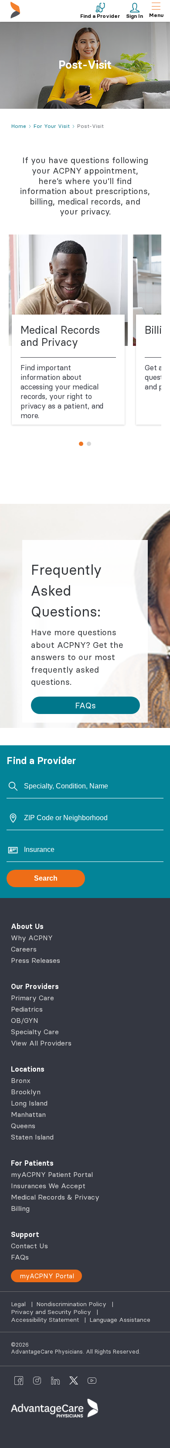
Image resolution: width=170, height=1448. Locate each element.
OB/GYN (24, 1020)
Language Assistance (119, 1320)
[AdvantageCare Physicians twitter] (74, 1380)
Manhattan (28, 1114)
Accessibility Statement (46, 1320)
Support (25, 1234)
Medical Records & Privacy (55, 1197)
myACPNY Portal (47, 1276)
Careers (24, 949)
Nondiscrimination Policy (72, 1304)
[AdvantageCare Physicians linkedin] (55, 1380)
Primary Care (32, 997)
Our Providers (35, 986)
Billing (20, 1208)
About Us (27, 926)
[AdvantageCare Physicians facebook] (19, 1380)
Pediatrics (27, 1009)
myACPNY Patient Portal (52, 1174)
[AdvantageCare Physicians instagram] (37, 1380)
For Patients (32, 1163)
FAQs (20, 1257)
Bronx (21, 1080)
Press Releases (35, 960)
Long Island (29, 1103)
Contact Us (29, 1245)
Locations (27, 1069)
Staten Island (32, 1137)
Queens (23, 1125)
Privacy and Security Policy (52, 1312)
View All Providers (41, 1043)
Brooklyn (26, 1091)
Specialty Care (35, 1031)
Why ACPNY (32, 937)
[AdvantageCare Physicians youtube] (92, 1380)
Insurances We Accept (48, 1185)
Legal (19, 1304)
